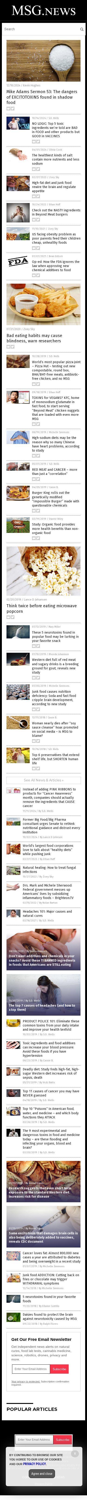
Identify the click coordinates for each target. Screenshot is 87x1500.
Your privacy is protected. (25, 1381)
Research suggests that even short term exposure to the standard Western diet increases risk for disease (40, 1192)
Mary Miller (54, 627)
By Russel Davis (34, 1183)
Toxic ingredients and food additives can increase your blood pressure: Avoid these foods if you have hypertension (49, 1049)
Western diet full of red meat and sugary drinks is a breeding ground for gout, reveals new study (55, 666)
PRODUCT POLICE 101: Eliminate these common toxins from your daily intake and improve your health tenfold (51, 1025)
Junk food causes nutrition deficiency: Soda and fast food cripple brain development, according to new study (54, 698)
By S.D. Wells (46, 811)
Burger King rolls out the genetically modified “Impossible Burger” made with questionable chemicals (55, 499)
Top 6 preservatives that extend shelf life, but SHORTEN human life (55, 759)
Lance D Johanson (35, 599)
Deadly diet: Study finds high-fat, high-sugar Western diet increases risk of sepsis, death (51, 1073)
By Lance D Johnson (51, 837)
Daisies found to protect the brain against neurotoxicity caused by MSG (50, 1317)
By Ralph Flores (49, 1323)
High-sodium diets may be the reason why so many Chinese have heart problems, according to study (56, 444)
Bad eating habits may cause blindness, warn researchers (34, 338)
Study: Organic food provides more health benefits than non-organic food (55, 528)
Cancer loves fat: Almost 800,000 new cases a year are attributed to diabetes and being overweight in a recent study (52, 1257)
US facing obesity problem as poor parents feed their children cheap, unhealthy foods (56, 238)
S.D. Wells (53, 118)
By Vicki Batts (47, 1082)
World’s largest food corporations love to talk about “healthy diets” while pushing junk (48, 850)
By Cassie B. (46, 1060)
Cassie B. (53, 487)
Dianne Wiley (56, 519)
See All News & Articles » (44, 780)
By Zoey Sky (46, 876)
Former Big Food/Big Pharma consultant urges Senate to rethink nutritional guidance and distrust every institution (51, 826)
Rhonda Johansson (59, 654)
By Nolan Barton (48, 902)
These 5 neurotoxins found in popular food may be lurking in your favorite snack (55, 637)
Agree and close (41, 1474)
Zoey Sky (54, 177)
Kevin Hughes (31, 85)
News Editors (56, 256)
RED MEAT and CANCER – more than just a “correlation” (54, 472)
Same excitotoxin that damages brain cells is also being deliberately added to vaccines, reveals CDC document (43, 1237)
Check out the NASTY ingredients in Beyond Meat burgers (56, 212)
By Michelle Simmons (52, 1266)
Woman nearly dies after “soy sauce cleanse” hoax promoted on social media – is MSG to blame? (55, 729)
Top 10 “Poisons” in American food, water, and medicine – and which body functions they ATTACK (51, 1113)
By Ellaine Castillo (49, 1306)
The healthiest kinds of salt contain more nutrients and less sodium (55, 159)
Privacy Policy (34, 1464)
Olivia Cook (55, 150)
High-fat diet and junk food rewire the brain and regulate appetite (54, 187)
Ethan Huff (54, 204)
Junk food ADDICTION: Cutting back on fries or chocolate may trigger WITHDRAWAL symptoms (51, 1279)
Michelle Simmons (59, 432)
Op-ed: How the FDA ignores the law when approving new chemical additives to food (56, 266)
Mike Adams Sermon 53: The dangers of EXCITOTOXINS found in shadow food (41, 97)
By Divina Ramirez (36, 951)
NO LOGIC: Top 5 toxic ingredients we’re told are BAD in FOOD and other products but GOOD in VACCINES (56, 130)
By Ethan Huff (47, 859)
